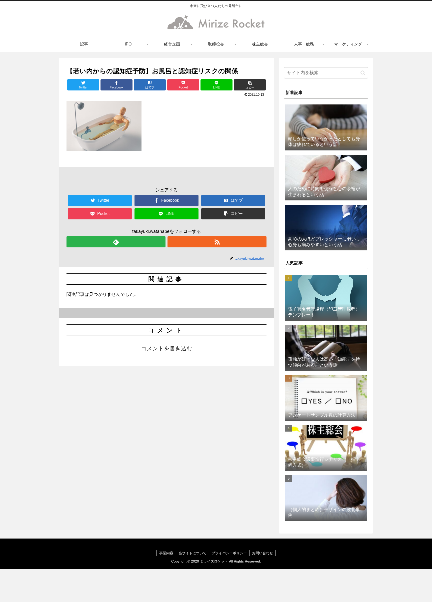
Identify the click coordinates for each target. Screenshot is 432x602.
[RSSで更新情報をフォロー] (217, 241)
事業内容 (166, 553)
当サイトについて (192, 553)
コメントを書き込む (166, 348)
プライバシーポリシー (229, 553)
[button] (250, 84)
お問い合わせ (262, 553)
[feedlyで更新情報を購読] (116, 241)
